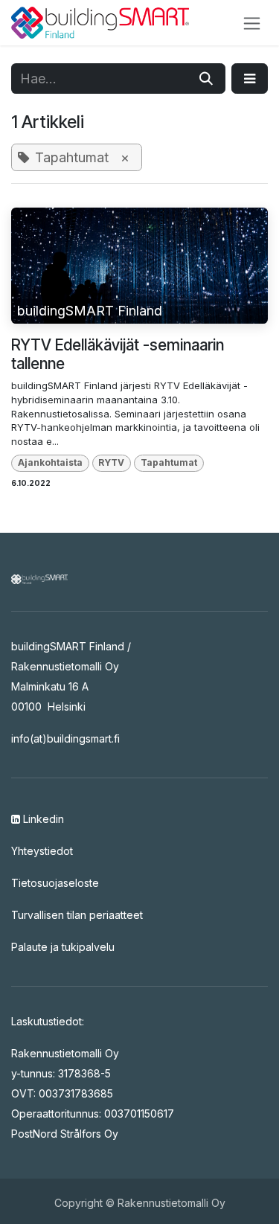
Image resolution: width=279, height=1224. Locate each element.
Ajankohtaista (50, 462)
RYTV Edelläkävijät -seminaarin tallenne (117, 354)
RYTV (111, 462)
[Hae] (206, 78)
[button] (249, 78)
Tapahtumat (169, 462)
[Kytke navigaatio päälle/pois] (252, 22)
